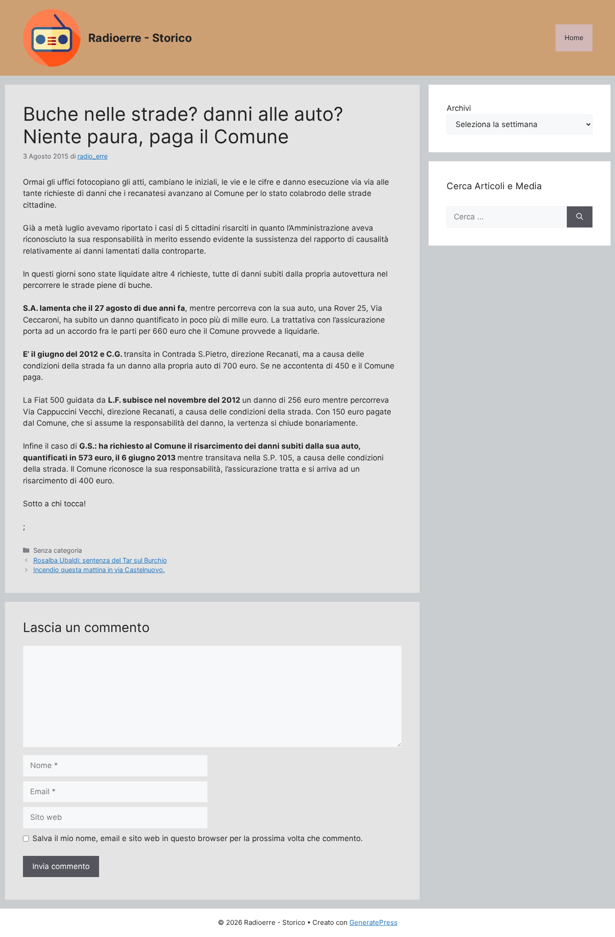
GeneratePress (373, 922)
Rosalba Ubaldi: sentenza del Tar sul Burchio (100, 560)
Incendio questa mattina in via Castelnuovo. (99, 569)
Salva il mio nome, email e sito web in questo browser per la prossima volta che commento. (197, 838)
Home (574, 37)
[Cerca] (579, 217)
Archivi (459, 108)
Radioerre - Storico (140, 38)
